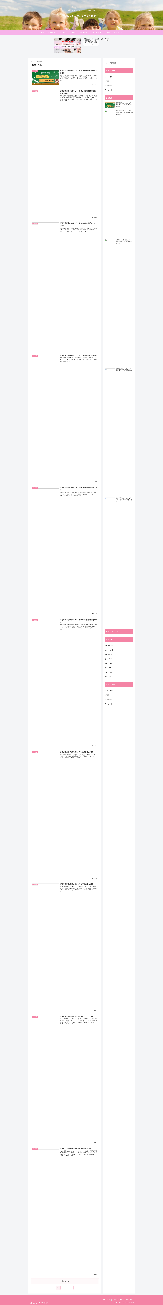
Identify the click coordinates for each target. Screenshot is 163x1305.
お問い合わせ (129, 1299)
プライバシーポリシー (118, 1299)
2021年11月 (109, 650)
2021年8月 (108, 663)
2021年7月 (108, 668)
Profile (109, 1299)
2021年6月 (108, 672)
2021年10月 (109, 654)
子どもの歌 (109, 90)
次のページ (65, 1281)
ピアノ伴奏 (109, 77)
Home (103, 1299)
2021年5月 (108, 677)
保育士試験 (109, 85)
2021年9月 (108, 659)
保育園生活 (109, 81)
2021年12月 (109, 645)
